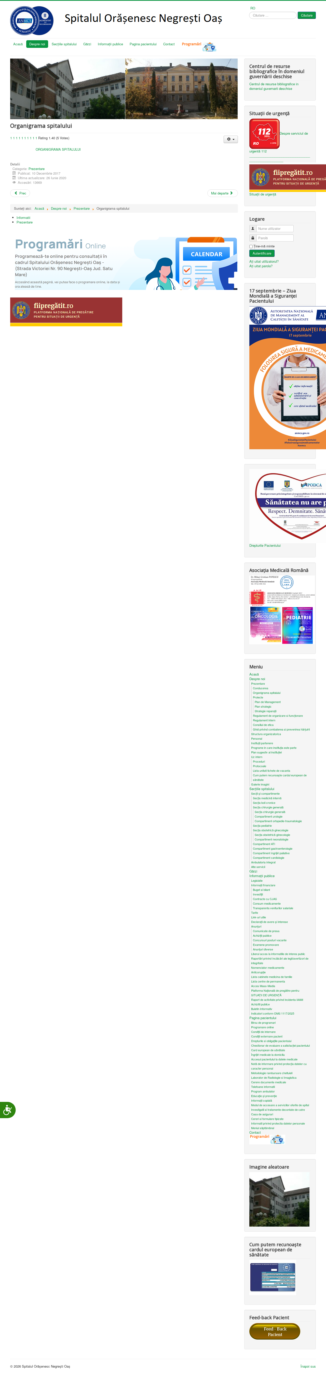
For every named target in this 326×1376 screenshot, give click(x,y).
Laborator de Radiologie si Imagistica (273, 1077)
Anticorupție (258, 972)
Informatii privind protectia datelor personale (278, 1123)
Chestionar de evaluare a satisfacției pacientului (280, 1045)
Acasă (18, 43)
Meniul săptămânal (262, 1128)
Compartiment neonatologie (271, 839)
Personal (256, 738)
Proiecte (258, 697)
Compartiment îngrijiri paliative (271, 853)
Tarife (254, 912)
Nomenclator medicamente (267, 967)
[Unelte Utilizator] (231, 139)
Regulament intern (264, 720)
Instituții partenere (262, 743)
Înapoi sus (308, 1366)
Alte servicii (258, 867)
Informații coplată (261, 1100)
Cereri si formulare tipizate (267, 1119)
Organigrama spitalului (266, 693)
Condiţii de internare (263, 1032)
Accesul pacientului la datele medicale (274, 1059)
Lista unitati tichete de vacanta (271, 770)
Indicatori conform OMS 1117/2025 (272, 1013)
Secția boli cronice (264, 803)
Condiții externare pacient (266, 1036)
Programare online (262, 1027)
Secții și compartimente (265, 793)
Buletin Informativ (261, 1009)
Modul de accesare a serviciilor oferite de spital (280, 1105)
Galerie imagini (260, 784)
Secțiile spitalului (64, 43)
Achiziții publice (262, 935)
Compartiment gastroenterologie (272, 848)
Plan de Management (268, 702)
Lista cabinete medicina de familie (271, 977)
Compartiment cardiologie (268, 857)
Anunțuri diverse (263, 949)
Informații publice (110, 43)
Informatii (23, 217)
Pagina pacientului (143, 43)
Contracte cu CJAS (265, 899)
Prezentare (37, 168)
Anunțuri (256, 926)
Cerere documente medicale (268, 1082)
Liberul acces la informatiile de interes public (278, 954)
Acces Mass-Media (263, 986)
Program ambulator (263, 1091)
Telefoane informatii (263, 1087)
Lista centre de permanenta (268, 981)
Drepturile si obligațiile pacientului (271, 1041)
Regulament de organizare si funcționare (278, 715)
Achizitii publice (260, 1004)
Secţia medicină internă (267, 798)
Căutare (307, 15)
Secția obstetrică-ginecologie (270, 830)
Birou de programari (263, 1022)
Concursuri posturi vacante (270, 940)
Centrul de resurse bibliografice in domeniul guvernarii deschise (273, 86)
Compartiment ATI (264, 844)
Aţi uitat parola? (261, 265)
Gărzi (87, 43)
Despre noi (37, 43)
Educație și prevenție (264, 1096)
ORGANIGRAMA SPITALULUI (58, 149)
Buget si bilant (261, 890)
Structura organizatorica (266, 734)
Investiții (258, 894)
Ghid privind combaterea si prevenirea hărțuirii (281, 729)
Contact (169, 43)
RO (252, 8)
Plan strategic (263, 706)
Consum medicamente (267, 903)
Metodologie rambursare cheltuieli (271, 1073)
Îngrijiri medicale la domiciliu (268, 1054)
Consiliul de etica (263, 725)
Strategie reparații (265, 711)
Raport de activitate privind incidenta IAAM (277, 1000)
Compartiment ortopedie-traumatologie (278, 821)
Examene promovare (266, 945)
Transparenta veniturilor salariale (273, 908)
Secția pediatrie (262, 825)
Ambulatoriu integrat (263, 862)
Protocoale (259, 766)
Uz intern (256, 757)
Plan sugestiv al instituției (266, 752)
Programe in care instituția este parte (273, 748)
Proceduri (259, 761)
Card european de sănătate (268, 1050)
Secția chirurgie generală (268, 807)
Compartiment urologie (268, 816)
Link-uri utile (258, 917)
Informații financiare (263, 885)
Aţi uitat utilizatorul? (264, 261)
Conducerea (260, 688)
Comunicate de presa (266, 931)
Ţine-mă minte (264, 246)
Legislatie (257, 880)
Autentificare (262, 253)
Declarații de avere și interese (269, 922)
